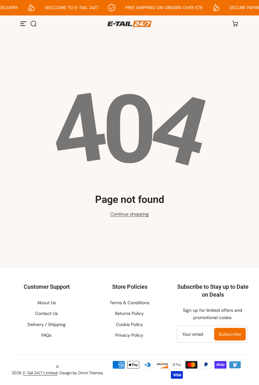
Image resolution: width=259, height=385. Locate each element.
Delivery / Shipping (46, 324)
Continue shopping (129, 214)
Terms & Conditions (129, 302)
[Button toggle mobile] (24, 23)
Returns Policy (129, 313)
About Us (46, 302)
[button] (33, 23)
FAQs (46, 335)
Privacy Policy (129, 335)
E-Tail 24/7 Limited (40, 373)
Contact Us (46, 313)
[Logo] (129, 24)
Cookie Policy (129, 324)
